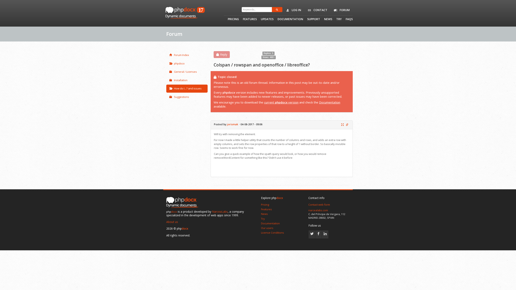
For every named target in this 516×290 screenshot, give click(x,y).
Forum (344, 10)
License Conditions (272, 232)
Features (250, 19)
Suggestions (181, 97)
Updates (267, 19)
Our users (267, 228)
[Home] (183, 202)
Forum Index (181, 55)
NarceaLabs (220, 211)
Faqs (349, 19)
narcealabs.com (318, 210)
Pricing (233, 19)
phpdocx (179, 63)
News (328, 19)
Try (339, 19)
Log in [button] (296, 10)
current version (281, 102)
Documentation (290, 19)
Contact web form (319, 204)
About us (172, 222)
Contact (320, 10)
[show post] (342, 125)
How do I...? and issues (188, 88)
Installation (180, 80)
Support (313, 19)
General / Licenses (185, 72)
